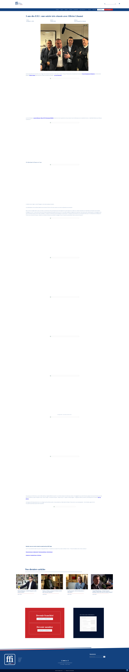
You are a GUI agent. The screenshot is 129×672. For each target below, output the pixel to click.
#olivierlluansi (50, 552)
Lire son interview (58, 75)
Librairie (89, 9)
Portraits (70, 9)
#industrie (28, 555)
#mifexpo (39, 555)
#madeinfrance (33, 555)
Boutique (19, 660)
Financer (66, 9)
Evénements (76, 9)
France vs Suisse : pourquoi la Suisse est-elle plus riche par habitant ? (52, 591)
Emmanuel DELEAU (49, 118)
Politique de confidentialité (70, 670)
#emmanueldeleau (42, 552)
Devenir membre (45, 627)
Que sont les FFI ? (82, 9)
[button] (112, 583)
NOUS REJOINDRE (108, 9)
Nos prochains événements (87, 614)
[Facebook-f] (68, 660)
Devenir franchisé (44, 615)
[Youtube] (64, 660)
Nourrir (62, 9)
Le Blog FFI (19, 659)
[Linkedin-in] (66, 660)
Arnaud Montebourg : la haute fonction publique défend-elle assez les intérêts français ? (102, 591)
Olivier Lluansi (32, 75)
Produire (57, 9)
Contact (19, 661)
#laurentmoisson (29, 552)
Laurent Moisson (36, 118)
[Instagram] (62, 660)
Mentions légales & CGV (59, 670)
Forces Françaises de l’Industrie (88, 73)
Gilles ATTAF (43, 118)
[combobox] (109, 3)
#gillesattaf (35, 552)
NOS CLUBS (94, 9)
